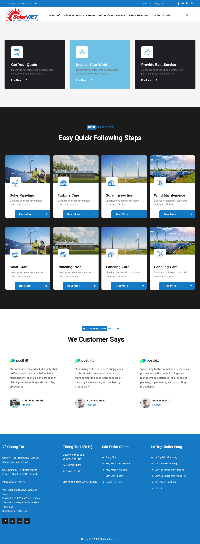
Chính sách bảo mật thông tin (170, 475)
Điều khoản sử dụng (165, 482)
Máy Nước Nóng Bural (112, 15)
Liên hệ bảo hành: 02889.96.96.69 (80, 481)
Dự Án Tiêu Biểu (162, 15)
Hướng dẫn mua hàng (166, 457)
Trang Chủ (53, 15)
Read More (17, 80)
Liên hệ (158, 488)
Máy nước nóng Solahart (79, 15)
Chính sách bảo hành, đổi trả (169, 469)
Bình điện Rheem (138, 15)
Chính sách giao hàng (166, 463)
